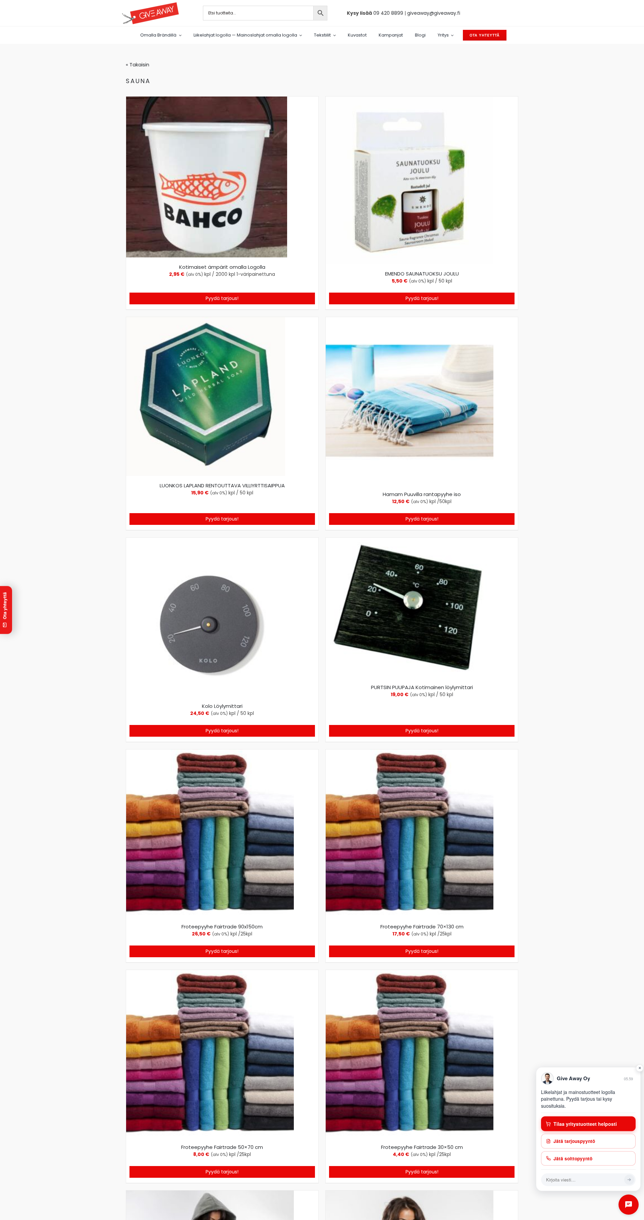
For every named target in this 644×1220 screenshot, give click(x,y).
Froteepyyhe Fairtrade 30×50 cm (422, 1147)
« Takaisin (137, 64)
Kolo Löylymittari (222, 706)
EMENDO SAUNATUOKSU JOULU (422, 273)
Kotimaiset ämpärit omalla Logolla (222, 266)
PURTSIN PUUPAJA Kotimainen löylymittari (422, 687)
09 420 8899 (388, 13)
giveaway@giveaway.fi (433, 13)
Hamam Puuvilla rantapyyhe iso (422, 494)
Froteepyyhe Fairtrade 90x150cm (222, 926)
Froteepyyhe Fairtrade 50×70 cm (222, 1147)
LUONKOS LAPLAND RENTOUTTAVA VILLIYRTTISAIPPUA (222, 485)
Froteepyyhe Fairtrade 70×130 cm (422, 926)
